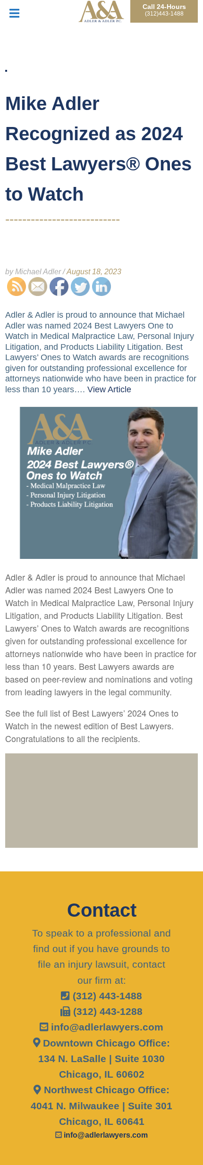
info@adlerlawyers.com (107, 1026)
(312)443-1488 (164, 13)
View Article (109, 389)
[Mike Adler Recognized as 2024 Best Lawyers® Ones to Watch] (101, 553)
